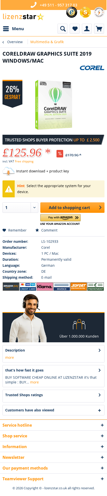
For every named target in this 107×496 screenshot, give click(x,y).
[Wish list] (75, 29)
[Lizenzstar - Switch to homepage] (23, 16)
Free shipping (24, 161)
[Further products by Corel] (92, 69)
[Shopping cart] (99, 29)
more (9, 357)
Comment (48, 230)
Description (15, 350)
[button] (60, 219)
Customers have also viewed (29, 410)
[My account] (87, 29)
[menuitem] (13, 29)
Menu (18, 28)
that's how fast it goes (24, 370)
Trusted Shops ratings (24, 394)
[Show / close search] (62, 29)
